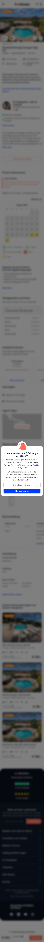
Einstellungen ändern (22, 485)
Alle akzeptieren (22, 491)
